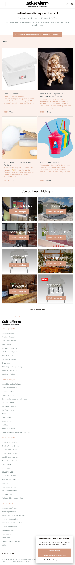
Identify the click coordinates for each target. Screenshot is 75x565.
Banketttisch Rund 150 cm (12, 461)
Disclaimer (6, 538)
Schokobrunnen (8, 403)
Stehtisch (5, 425)
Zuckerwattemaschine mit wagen (15, 399)
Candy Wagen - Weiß (10, 442)
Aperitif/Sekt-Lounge (10, 457)
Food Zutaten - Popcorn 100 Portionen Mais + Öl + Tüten (51, 95)
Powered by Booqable (26, 561)
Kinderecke (6, 363)
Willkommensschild (9, 491)
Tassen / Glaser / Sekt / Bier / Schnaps (16, 432)
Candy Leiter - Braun (9, 453)
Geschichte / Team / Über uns (13, 515)
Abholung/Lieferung (9, 508)
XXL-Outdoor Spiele (9, 352)
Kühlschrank (6, 417)
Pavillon (5, 414)
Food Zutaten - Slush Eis (50, 162)
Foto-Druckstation (9, 341)
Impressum (6, 534)
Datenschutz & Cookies (11, 541)
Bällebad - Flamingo (9, 370)
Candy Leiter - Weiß (9, 450)
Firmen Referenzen (9, 527)
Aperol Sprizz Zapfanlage (11, 384)
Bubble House (7, 355)
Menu (5, 42)
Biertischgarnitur (8, 429)
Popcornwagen (8, 395)
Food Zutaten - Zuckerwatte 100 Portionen (17, 163)
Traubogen (6, 483)
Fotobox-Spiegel (8, 337)
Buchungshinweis (9, 512)
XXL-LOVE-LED (7, 472)
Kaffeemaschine (8, 391)
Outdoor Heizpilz (8, 494)
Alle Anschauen (37, 310)
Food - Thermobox (11, 94)
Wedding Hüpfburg (9, 359)
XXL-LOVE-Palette (9, 476)
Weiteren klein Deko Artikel (12, 498)
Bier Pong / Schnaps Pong (12, 367)
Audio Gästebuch (8, 344)
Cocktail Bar (6, 464)
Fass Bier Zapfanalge (10, 388)
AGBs (4, 545)
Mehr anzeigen (19, 212)
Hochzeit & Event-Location (12, 523)
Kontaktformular (8, 530)
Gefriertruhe (6, 421)
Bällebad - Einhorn (9, 374)
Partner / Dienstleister (10, 519)
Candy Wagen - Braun (10, 446)
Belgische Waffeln (9, 406)
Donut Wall (6, 468)
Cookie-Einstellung (9, 561)
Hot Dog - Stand (8, 410)
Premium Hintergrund (10, 479)
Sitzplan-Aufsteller (9, 487)
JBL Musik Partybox (9, 348)
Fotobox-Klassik (8, 333)
